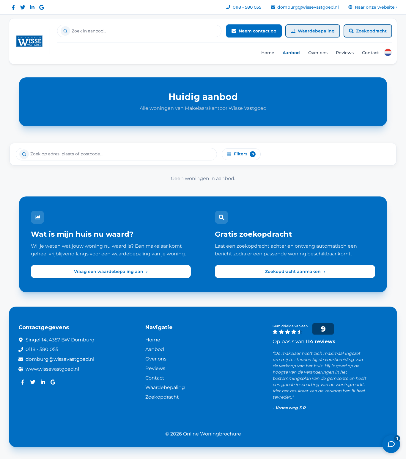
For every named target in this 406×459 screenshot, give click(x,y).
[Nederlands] (388, 52)
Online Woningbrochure (212, 434)
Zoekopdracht (371, 31)
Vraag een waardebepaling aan (111, 271)
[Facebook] (13, 7)
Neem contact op (257, 31)
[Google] (41, 7)
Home (267, 52)
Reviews (345, 52)
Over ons (318, 52)
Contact (370, 52)
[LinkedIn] (32, 7)
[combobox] (139, 31)
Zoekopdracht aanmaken (295, 271)
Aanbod (291, 52)
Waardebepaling (316, 31)
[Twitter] (22, 7)
